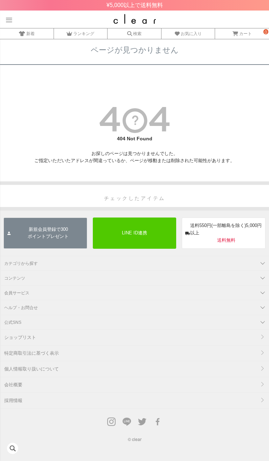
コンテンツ (14, 278)
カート (245, 33)
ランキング (83, 33)
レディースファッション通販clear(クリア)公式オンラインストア (134, 19)
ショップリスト (20, 337)
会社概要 (13, 384)
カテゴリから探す (21, 263)
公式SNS (12, 322)
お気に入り (191, 33)
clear (137, 439)
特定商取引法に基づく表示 (31, 353)
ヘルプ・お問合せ (21, 307)
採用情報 (13, 400)
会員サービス (16, 292)
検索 (137, 33)
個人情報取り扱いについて (31, 369)
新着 (30, 33)
